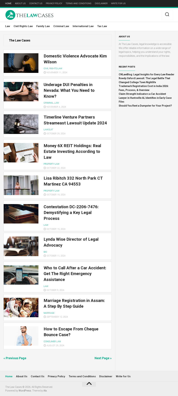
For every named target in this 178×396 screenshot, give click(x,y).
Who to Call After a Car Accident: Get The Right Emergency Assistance (75, 274)
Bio (45, 252)
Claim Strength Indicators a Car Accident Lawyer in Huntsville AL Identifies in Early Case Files (145, 97)
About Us (20, 3)
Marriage (49, 313)
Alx (45, 390)
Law (7, 26)
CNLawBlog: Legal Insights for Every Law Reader (146, 74)
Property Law (51, 164)
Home (8, 3)
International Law (83, 26)
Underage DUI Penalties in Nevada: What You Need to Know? (69, 90)
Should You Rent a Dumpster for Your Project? (145, 105)
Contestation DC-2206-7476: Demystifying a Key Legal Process (71, 212)
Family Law (43, 26)
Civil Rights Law (23, 26)
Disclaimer (101, 3)
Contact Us (35, 3)
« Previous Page (14, 358)
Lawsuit (48, 129)
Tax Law (102, 26)
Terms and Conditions (78, 3)
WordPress (25, 390)
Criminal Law (61, 26)
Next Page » (103, 358)
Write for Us (118, 3)
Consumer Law (52, 341)
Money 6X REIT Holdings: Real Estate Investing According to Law (72, 151)
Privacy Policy (54, 3)
